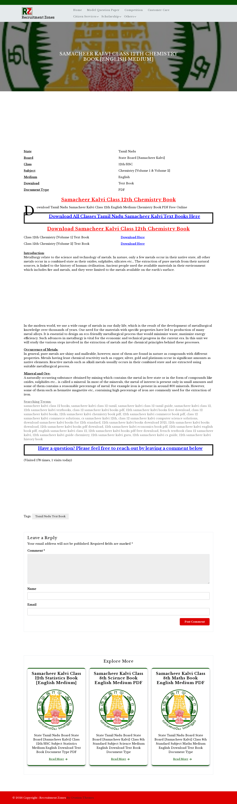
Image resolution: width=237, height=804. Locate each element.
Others (129, 16)
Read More (56, 759)
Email (31, 604)
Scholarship (110, 16)
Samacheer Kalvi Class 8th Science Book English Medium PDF (118, 678)
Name (31, 589)
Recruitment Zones (38, 17)
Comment (36, 550)
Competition (134, 10)
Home (77, 10)
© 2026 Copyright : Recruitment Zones (53, 797)
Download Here (133, 237)
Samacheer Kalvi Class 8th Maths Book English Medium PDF (180, 678)
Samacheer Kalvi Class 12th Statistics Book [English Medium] (56, 678)
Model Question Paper (103, 10)
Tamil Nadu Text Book (50, 516)
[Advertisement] (118, 124)
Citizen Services (84, 16)
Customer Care (159, 10)
